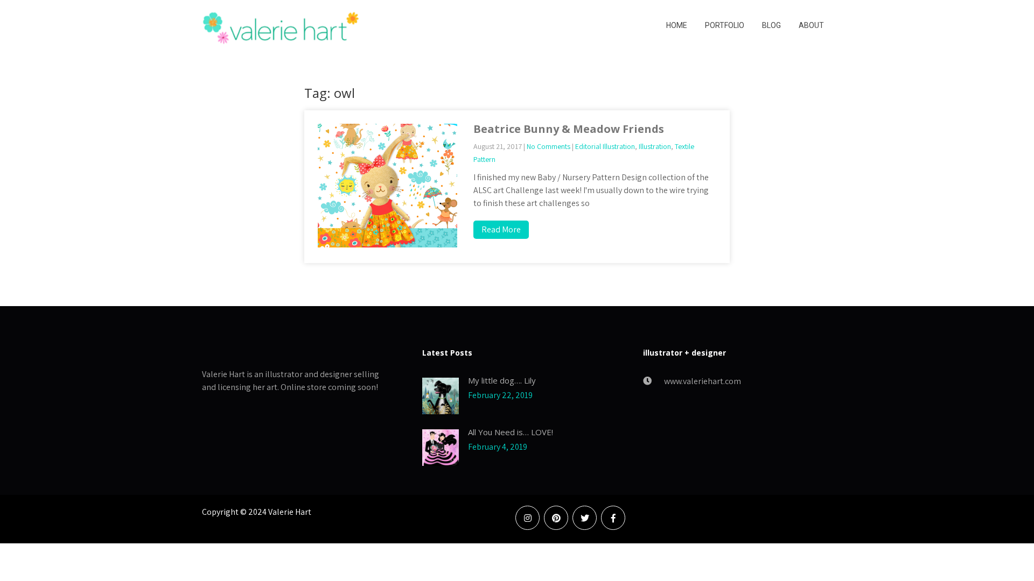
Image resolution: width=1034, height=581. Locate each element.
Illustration (655, 146)
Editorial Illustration (605, 146)
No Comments (548, 146)
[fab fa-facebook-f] (613, 518)
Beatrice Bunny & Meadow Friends (568, 129)
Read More (501, 229)
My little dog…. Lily (502, 380)
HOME (676, 25)
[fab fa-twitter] (584, 518)
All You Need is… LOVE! (510, 432)
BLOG (771, 25)
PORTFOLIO (724, 25)
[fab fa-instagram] (527, 518)
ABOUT (811, 25)
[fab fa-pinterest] (556, 518)
